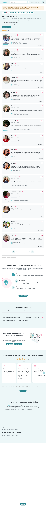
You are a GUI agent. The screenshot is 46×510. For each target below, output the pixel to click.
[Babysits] (5, 2)
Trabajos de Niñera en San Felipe (18, 425)
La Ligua (8, 435)
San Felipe (34, 433)
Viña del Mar (4, 433)
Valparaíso (10, 433)
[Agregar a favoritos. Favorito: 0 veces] (42, 50)
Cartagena (12, 435)
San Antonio (25, 433)
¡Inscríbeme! (23, 390)
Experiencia (13, 12)
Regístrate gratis (6, 27)
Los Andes (4, 429)
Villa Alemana (19, 433)
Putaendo (16, 429)
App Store (10, 344)
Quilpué (14, 433)
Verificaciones (22, 12)
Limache (3, 435)
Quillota (30, 433)
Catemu (12, 429)
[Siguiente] (32, 251)
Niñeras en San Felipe (6, 425)
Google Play (18, 344)
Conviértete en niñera (35, 2)
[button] (2, 409)
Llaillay (8, 429)
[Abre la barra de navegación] (43, 2)
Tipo (5, 12)
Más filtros (30, 12)
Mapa (23, 504)
